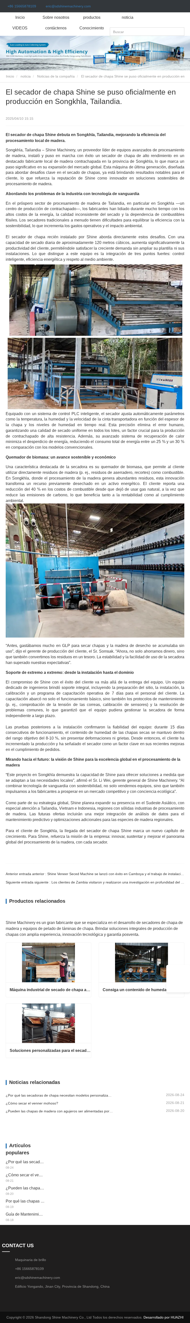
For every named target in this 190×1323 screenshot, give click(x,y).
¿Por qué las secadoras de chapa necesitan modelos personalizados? (59, 1095)
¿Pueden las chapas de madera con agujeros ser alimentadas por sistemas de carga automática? (59, 1111)
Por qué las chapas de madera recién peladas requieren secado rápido (25, 1201)
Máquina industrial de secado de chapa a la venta (50, 990)
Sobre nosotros (56, 17)
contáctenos (56, 28)
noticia (127, 17)
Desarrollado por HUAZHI (163, 1317)
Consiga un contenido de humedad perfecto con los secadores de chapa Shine (143, 990)
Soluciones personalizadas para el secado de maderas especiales (50, 1050)
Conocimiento (91, 28)
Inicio (20, 17)
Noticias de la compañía (56, 76)
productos (91, 17)
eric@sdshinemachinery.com (68, 6)
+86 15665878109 (21, 6)
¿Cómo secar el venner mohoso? (32, 1103)
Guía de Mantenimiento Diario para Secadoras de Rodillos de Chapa (25, 1214)
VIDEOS (19, 28)
